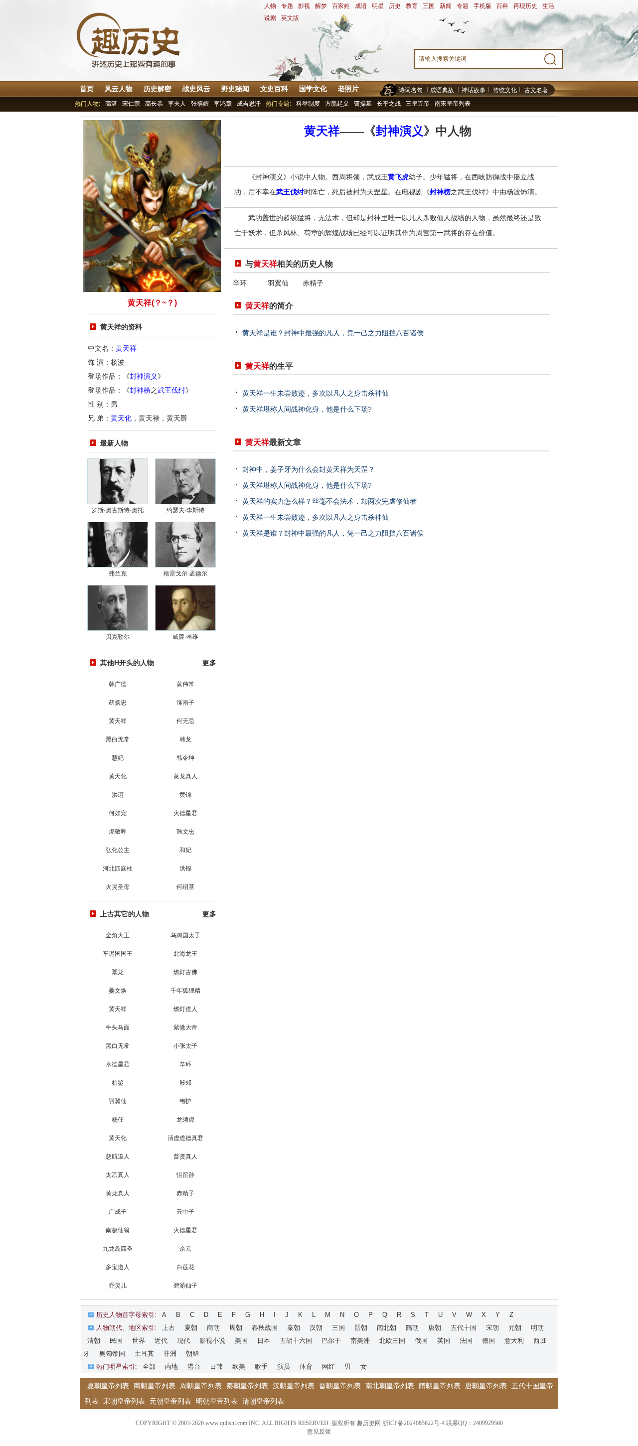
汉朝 (316, 1327)
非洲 (169, 1353)
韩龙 (185, 739)
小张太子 (185, 1045)
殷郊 (185, 1082)
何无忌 (185, 721)
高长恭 (154, 103)
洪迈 (118, 794)
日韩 (216, 1366)
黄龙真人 (185, 776)
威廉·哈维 (185, 636)
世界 (138, 1340)
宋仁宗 (131, 103)
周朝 (235, 1327)
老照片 (348, 89)
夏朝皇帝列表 (108, 1386)
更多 (209, 663)
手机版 (482, 5)
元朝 (514, 1327)
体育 (306, 1366)
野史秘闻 (235, 89)
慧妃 (118, 757)
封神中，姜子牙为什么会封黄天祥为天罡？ (308, 469)
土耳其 (144, 1353)
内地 (171, 1366)
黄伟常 (185, 684)
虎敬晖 (118, 831)
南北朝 (386, 1327)
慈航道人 (118, 1156)
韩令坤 (185, 757)
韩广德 (118, 684)
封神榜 (140, 390)
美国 (241, 1340)
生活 (548, 5)
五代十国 (464, 1327)
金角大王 (118, 935)
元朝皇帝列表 (170, 1401)
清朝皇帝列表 (263, 1401)
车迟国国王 (118, 953)
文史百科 (274, 89)
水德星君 (118, 1064)
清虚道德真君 (185, 1138)
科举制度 (308, 103)
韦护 (185, 1101)
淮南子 (185, 702)
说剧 (270, 17)
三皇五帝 (418, 103)
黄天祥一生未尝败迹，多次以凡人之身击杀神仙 (315, 393)
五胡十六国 (296, 1340)
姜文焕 (118, 990)
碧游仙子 (185, 1285)
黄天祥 (126, 348)
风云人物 (119, 89)
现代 (183, 1340)
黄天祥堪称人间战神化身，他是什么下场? (307, 409)
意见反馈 (319, 1431)
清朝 (93, 1340)
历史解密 (157, 89)
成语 (361, 5)
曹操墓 (363, 103)
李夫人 (177, 103)
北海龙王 (185, 953)
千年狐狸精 (185, 990)
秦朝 (293, 1327)
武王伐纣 (171, 390)
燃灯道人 (185, 1009)
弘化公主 (118, 850)
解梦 (321, 5)
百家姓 (341, 5)
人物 (270, 5)
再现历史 (525, 5)
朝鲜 (192, 1353)
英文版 (290, 17)
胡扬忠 (118, 702)
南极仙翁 (118, 1230)
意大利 (514, 1340)
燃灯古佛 (185, 972)
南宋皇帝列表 (453, 103)
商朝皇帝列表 (154, 1386)
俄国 (421, 1340)
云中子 (185, 1211)
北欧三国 (392, 1340)
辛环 (185, 1064)
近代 (161, 1340)
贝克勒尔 (118, 636)
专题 (287, 5)
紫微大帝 (185, 1027)
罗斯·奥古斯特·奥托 (118, 510)
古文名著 (536, 90)
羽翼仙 (118, 1101)
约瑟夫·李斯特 (185, 510)
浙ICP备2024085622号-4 (413, 1423)
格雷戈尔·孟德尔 (185, 573)
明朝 (537, 1327)
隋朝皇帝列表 (440, 1386)
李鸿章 (223, 103)
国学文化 (313, 89)
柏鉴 (118, 1082)
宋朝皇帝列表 (124, 1401)
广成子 (118, 1211)
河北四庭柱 (118, 868)
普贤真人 (185, 1156)
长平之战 (389, 103)
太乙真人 (118, 1174)
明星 (378, 5)
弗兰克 (118, 573)
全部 (149, 1366)
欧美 (238, 1366)
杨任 (118, 1119)
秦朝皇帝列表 (247, 1386)
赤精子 (185, 1193)
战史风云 (196, 89)
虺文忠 (185, 831)
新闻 (446, 5)
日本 (263, 1340)
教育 (412, 5)
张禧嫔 (200, 103)
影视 (304, 5)
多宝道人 (118, 1267)
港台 (193, 1366)
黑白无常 (118, 739)
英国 (443, 1340)
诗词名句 (411, 90)
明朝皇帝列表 (217, 1401)
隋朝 (412, 1327)
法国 (466, 1340)
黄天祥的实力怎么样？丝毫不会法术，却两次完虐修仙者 (329, 501)
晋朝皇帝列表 (340, 1386)
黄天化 (121, 418)
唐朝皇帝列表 (486, 1386)
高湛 (111, 103)
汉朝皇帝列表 (294, 1386)
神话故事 (473, 90)
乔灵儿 (118, 1285)
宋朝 (492, 1327)
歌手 (261, 1366)
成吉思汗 (249, 103)
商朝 (213, 1327)
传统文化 (505, 90)
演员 (283, 1366)
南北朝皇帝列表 (389, 1386)
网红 (328, 1366)
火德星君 (185, 813)
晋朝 (360, 1327)
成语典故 (442, 90)
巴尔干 (331, 1340)
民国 (116, 1340)
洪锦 (185, 868)
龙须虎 (185, 1119)
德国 (488, 1340)
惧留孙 (185, 1174)
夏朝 (190, 1327)
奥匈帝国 (112, 1353)
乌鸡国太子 (185, 935)
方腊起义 (337, 103)
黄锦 (185, 794)
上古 (168, 1327)
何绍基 (185, 886)
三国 (429, 5)
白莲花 (185, 1267)
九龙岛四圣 (118, 1248)
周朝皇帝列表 (201, 1386)
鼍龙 (118, 972)
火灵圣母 (118, 886)
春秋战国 (265, 1327)
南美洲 (360, 1340)
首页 (87, 89)
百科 (502, 5)
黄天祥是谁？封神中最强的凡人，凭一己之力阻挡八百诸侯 (333, 333)
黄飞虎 (398, 177)
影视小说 (212, 1340)
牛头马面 (118, 1027)
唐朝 (434, 1327)
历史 (395, 5)
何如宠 (118, 813)
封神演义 (144, 376)
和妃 (185, 850)
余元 (185, 1248)
